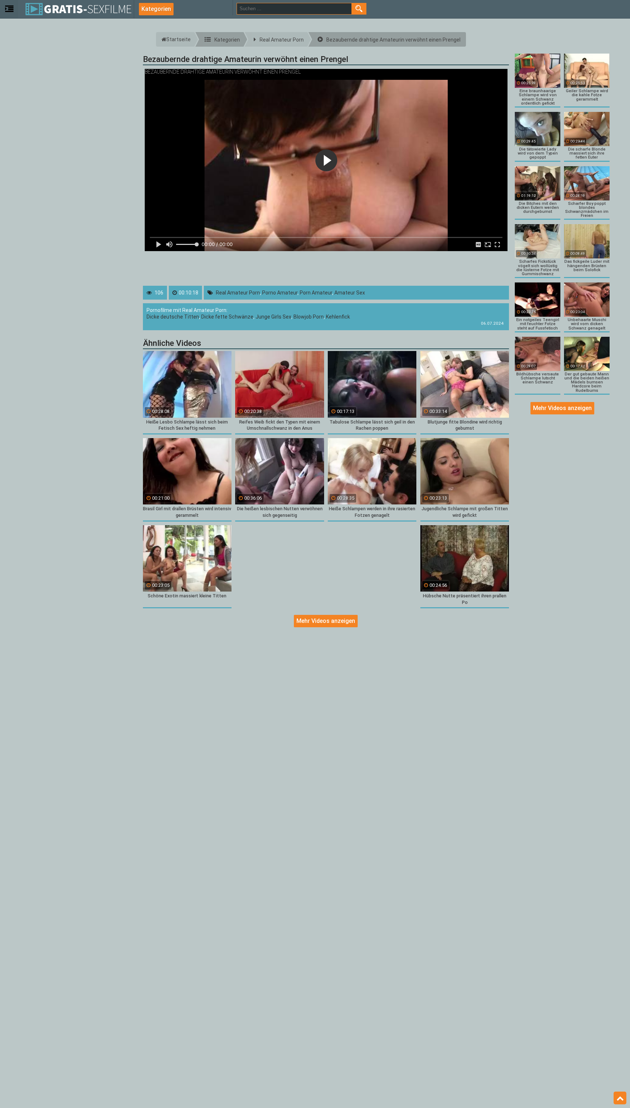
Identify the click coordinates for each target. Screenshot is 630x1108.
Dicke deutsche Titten (173, 317)
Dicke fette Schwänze (227, 317)
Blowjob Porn (308, 317)
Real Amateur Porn (238, 293)
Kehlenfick (338, 317)
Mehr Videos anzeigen (325, 620)
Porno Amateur (280, 293)
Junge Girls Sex (273, 317)
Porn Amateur (316, 293)
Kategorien (156, 8)
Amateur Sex (349, 293)
